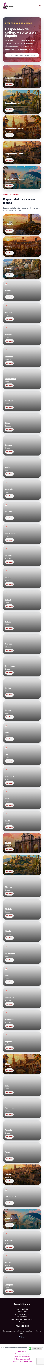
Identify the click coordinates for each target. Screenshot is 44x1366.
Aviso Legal (22, 1351)
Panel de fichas (22, 1317)
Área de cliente (22, 1312)
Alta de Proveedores (22, 1314)
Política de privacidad (22, 1359)
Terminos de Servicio (22, 1356)
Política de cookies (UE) (22, 1354)
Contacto (22, 1322)
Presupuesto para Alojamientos (22, 1319)
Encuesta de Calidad (22, 1309)
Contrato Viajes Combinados (22, 1361)
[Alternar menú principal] (39, 5)
